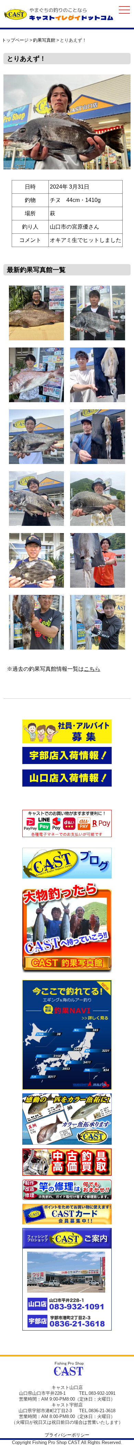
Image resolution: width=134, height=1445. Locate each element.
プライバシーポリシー (67, 1434)
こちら (92, 669)
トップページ (15, 40)
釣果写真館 (44, 40)
